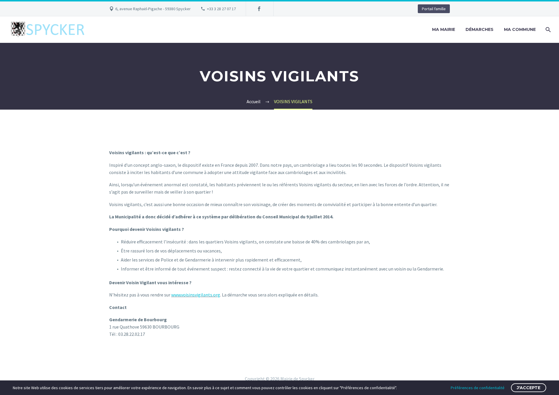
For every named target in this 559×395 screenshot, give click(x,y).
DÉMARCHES (479, 29)
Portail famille (434, 8)
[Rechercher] (547, 29)
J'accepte (528, 387)
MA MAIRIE (443, 29)
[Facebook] (259, 8)
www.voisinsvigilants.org (195, 295)
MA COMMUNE (520, 29)
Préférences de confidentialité (478, 387)
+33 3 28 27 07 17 (221, 8)
